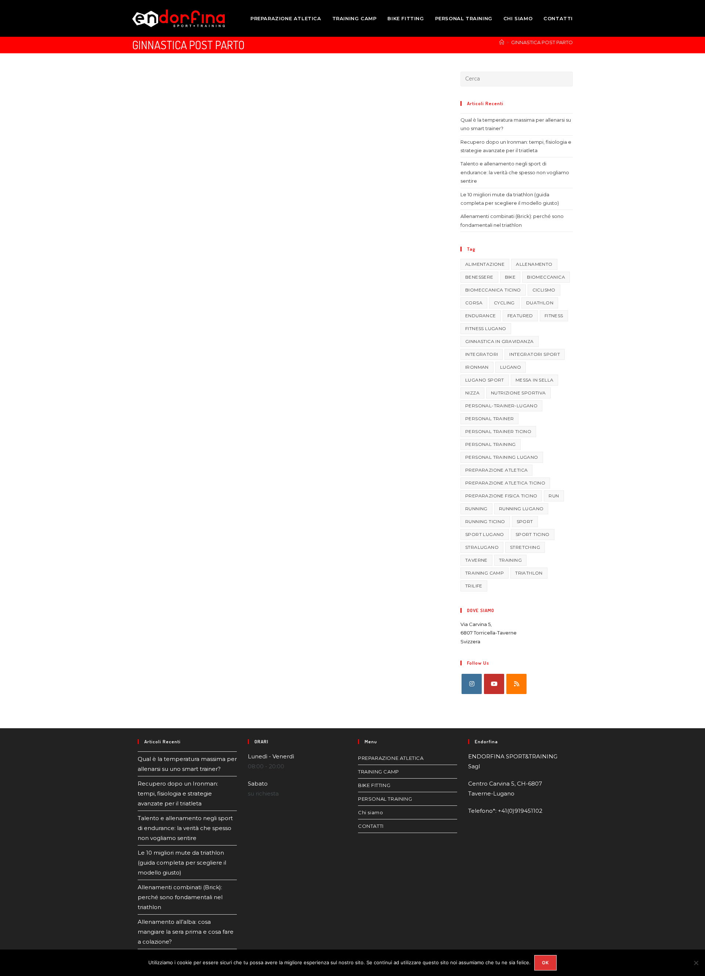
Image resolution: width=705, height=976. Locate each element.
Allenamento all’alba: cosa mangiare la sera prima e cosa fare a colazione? (186, 931)
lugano (510, 367)
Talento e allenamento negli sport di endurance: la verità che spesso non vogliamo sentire (514, 172)
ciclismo (544, 290)
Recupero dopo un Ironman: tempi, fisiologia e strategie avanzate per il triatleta (178, 793)
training (510, 560)
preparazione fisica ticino (501, 495)
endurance (480, 315)
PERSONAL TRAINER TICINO (498, 431)
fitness (554, 315)
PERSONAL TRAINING (385, 799)
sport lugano (484, 534)
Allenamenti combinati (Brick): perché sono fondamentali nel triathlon (180, 897)
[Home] (501, 42)
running (476, 508)
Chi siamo (370, 812)
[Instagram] (472, 684)
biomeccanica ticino (493, 290)
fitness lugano (485, 328)
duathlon (539, 302)
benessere (479, 277)
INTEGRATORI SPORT (534, 354)
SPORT (525, 521)
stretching (525, 547)
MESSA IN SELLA (535, 380)
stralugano (482, 547)
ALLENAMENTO (534, 264)
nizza (472, 393)
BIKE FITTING (374, 785)
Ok (545, 962)
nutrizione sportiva (518, 393)
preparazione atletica (496, 470)
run (554, 495)
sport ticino (533, 534)
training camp (484, 573)
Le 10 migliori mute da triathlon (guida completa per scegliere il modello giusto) (182, 862)
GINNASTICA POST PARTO (542, 42)
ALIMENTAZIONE (485, 264)
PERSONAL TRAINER (489, 418)
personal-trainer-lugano (501, 405)
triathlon (529, 573)
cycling (504, 302)
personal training (490, 444)
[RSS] (516, 684)
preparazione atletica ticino (505, 483)
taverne (476, 560)
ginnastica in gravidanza (499, 341)
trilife (473, 586)
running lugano (521, 508)
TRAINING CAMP (378, 772)
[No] (695, 962)
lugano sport (484, 380)
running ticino (485, 521)
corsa (473, 302)
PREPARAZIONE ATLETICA (391, 758)
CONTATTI (371, 826)
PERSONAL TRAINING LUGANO (501, 457)
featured (520, 315)
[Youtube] (494, 684)
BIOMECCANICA (546, 277)
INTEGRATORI (481, 354)
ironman (477, 367)
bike (510, 277)
